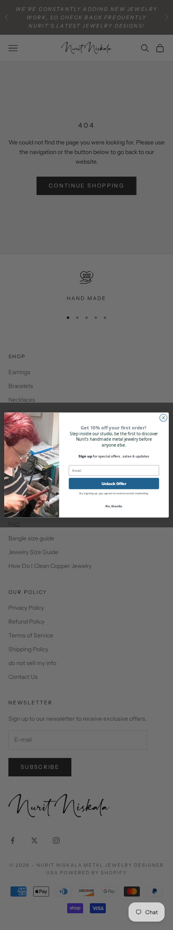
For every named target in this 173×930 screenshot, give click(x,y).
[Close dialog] (163, 417)
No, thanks (113, 506)
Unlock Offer (114, 483)
